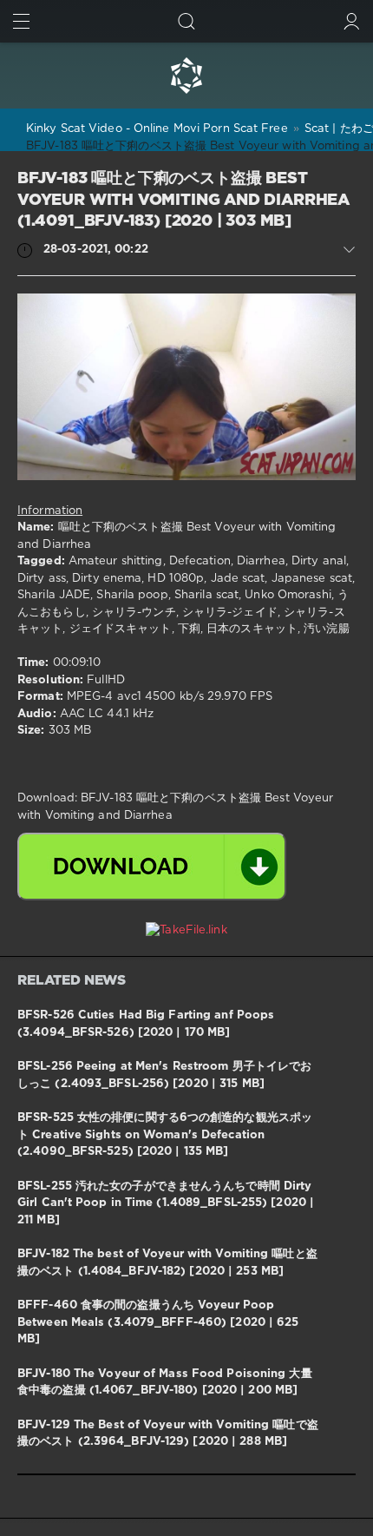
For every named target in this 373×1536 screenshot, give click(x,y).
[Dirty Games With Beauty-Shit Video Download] (186, 76)
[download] (151, 866)
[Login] (351, 21)
